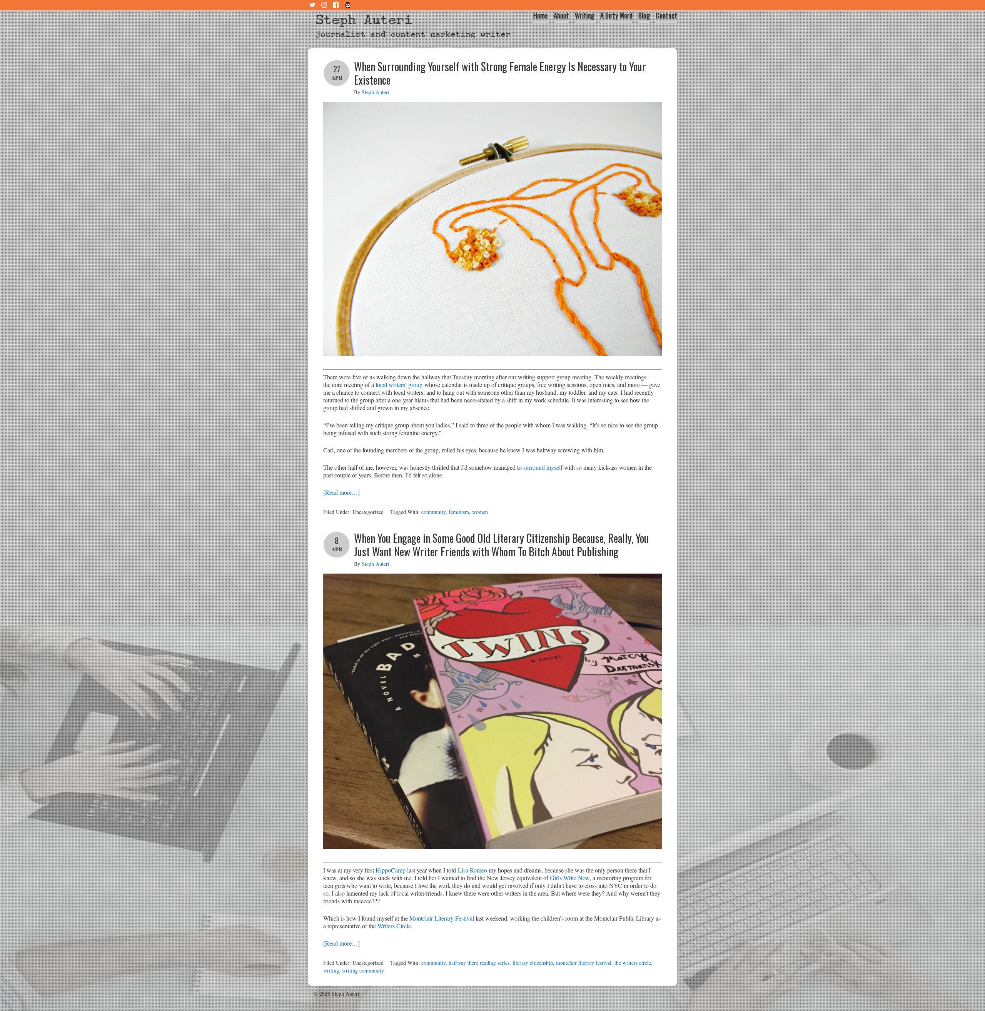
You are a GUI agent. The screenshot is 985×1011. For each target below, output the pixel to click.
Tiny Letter (348, 5)
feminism (459, 512)
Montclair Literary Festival (441, 918)
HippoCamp (391, 870)
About (561, 15)
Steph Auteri (364, 20)
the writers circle (632, 962)
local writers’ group (399, 384)
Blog (644, 15)
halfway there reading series (479, 962)
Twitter (313, 5)
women (480, 512)
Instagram (325, 5)
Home (540, 15)
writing (331, 970)
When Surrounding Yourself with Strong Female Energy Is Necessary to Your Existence (500, 73)
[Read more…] (341, 492)
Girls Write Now (569, 878)
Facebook (337, 5)
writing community (363, 970)
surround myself (543, 467)
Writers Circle (394, 926)
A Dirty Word (616, 15)
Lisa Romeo (472, 870)
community (433, 512)
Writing (584, 15)
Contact (666, 15)
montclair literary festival (583, 962)
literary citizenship (533, 962)
